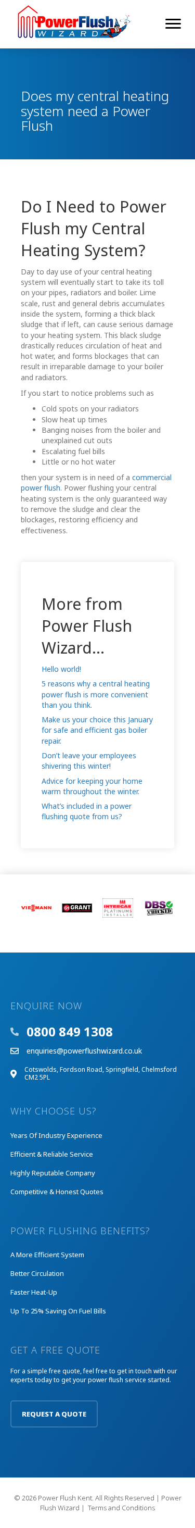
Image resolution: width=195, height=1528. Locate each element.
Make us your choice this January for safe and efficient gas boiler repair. (97, 730)
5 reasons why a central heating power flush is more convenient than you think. (96, 694)
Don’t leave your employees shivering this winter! (89, 760)
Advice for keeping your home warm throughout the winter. (92, 786)
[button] (54, 1414)
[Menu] (173, 24)
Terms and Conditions (121, 1507)
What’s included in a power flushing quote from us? (87, 811)
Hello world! (61, 669)
